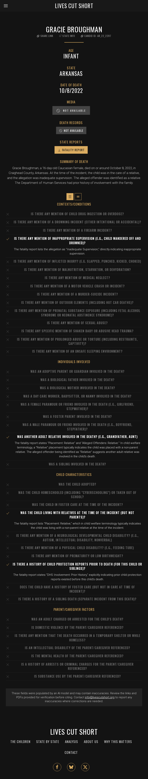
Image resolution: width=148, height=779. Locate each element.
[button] (7, 6)
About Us (91, 741)
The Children (20, 741)
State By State (47, 741)
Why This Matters (118, 741)
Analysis (71, 741)
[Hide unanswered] (78, 196)
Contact (71, 752)
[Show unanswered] (69, 196)
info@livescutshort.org (99, 697)
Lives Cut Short (74, 6)
